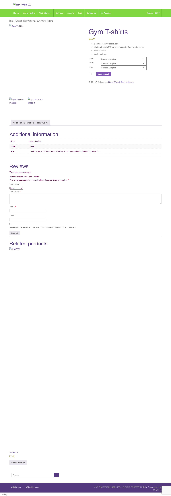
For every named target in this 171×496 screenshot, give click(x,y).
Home (16, 12)
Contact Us (91, 12)
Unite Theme (148, 487)
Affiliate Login (16, 487)
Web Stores (44, 12)
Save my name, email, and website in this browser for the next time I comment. (42, 227)
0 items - (153, 12)
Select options (18, 462)
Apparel (70, 12)
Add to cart (103, 73)
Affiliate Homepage (33, 487)
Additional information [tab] (23, 122)
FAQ (80, 12)
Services (59, 12)
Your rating (14, 184)
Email (12, 215)
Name (12, 207)
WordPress (157, 490)
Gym (39, 20)
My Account (105, 12)
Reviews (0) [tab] (42, 122)
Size (91, 67)
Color (91, 63)
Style (91, 58)
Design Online (29, 12)
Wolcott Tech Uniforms (25, 20)
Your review (15, 191)
